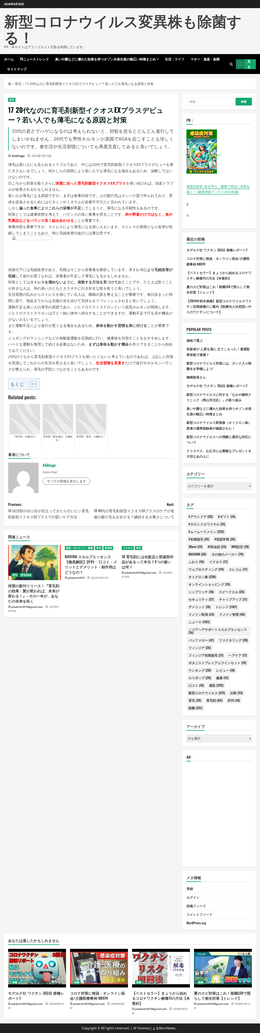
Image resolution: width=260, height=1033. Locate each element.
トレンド (226, 606)
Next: (134, 510)
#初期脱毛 (198, 539)
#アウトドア (200, 516)
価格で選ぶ (194, 340)
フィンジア (199, 647)
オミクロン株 (202, 576)
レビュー (225, 670)
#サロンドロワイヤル (206, 524)
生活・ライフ (174, 59)
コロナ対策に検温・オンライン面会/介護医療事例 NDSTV (97, 995)
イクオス (128, 548)
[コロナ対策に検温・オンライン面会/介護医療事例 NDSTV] (99, 968)
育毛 (11, 99)
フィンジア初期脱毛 (205, 655)
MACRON (197, 554)
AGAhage (18, 156)
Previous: (48, 510)
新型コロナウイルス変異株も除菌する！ (123, 28)
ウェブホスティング (206, 569)
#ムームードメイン (206, 531)
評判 (234, 700)
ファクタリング (233, 640)
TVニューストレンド (34, 59)
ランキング (199, 670)
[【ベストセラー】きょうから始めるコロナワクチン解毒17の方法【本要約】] (161, 968)
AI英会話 (217, 546)
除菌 (195, 707)
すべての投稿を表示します (66, 481)
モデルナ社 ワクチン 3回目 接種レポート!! (216, 249)
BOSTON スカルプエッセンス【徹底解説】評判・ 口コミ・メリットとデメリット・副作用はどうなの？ (91, 564)
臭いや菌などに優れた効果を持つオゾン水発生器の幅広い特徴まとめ (105, 59)
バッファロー (201, 640)
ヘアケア (238, 655)
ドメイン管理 (232, 614)
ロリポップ (199, 677)
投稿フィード (196, 905)
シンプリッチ (201, 591)
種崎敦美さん (196, 377)
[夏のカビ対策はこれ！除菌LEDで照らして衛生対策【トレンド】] (223, 968)
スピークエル (232, 591)
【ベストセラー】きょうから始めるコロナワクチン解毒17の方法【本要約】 (161, 998)
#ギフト (226, 516)
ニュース (199, 621)
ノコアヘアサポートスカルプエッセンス (217, 631)
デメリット (199, 606)
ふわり (196, 561)
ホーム (9, 59)
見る (249, 64)
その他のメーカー (227, 554)
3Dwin (195, 546)
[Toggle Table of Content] (31, 384)
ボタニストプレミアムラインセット (217, 662)
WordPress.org (196, 922)
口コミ (196, 685)
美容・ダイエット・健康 (79, 548)
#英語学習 (224, 539)
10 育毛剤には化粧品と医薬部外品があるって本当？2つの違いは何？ (148, 561)
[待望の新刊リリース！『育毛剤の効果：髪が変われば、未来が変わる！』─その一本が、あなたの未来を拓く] (34, 562)
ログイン (192, 897)
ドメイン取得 (201, 614)
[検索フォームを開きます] (231, 64)
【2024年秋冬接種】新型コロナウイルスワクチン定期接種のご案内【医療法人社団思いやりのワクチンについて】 (219, 306)
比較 (236, 692)
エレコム (238, 569)
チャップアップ (233, 599)
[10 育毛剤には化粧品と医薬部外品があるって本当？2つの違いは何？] (148, 548)
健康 (222, 677)
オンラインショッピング (209, 584)
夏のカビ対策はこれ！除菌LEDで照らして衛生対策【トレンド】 (222, 995)
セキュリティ (201, 599)
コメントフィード (199, 914)
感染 (216, 685)
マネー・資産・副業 (205, 59)
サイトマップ (17, 68)
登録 (189, 888)
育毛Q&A (26, 575)
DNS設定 (240, 546)
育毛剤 (108, 548)
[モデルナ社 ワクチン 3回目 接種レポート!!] (37, 968)
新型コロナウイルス (206, 692)
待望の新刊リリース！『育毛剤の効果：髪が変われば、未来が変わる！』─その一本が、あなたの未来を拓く (33, 593)
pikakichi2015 (76, 578)
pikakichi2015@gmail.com (27, 607)
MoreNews (167, 1028)
